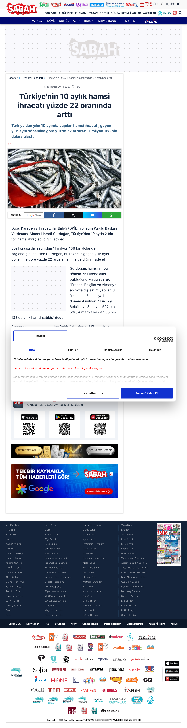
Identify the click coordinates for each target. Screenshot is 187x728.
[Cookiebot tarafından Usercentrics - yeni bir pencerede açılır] (157, 339)
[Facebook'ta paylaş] (54, 215)
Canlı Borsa (50, 525)
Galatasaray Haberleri (56, 558)
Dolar (8, 610)
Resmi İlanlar (131, 13)
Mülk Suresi (127, 544)
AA (9, 144)
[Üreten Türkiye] (115, 4)
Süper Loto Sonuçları (55, 591)
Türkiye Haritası (52, 605)
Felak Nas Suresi (91, 567)
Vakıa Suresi (127, 525)
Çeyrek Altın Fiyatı (15, 581)
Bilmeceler (88, 553)
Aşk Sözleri (88, 586)
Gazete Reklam (90, 623)
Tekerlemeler (127, 534)
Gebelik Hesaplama (54, 581)
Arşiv (74, 623)
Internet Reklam (112, 623)
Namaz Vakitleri (14, 544)
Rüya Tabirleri (51, 539)
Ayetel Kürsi (89, 539)
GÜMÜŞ (64, 21)
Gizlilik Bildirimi (135, 623)
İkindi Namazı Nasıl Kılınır (134, 577)
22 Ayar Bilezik (13, 600)
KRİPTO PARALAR (130, 21)
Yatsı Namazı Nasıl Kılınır (133, 558)
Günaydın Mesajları (131, 581)
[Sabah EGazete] (169, 570)
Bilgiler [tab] (73, 349)
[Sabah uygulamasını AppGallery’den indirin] (100, 424)
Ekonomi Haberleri (32, 77)
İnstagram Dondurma (93, 544)
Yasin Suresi (89, 534)
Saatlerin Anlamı (129, 596)
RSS (47, 623)
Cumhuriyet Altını (14, 596)
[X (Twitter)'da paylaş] (73, 215)
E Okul (48, 529)
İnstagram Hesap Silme (94, 558)
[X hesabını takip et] (161, 4)
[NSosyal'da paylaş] (92, 215)
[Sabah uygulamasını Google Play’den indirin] (64, 424)
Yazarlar (149, 13)
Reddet (40, 335)
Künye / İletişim (157, 623)
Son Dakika (52, 13)
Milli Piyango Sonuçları (56, 596)
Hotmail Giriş (89, 577)
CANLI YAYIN (148, 4)
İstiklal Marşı (127, 610)
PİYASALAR (36, 21)
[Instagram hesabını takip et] (172, 4)
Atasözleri (88, 596)
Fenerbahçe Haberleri (56, 562)
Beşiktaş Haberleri (54, 567)
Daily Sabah (32, 623)
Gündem (67, 13)
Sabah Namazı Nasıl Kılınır (134, 567)
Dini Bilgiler (127, 600)
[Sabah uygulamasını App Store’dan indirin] (29, 424)
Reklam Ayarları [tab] (114, 349)
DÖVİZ (51, 21)
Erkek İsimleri (89, 600)
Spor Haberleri (52, 553)
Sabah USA (15, 623)
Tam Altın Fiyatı (13, 591)
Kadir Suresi (127, 548)
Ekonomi (81, 13)
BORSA (89, 21)
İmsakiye (10, 548)
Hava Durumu (52, 544)
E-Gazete (60, 623)
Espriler (125, 529)
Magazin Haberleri (54, 610)
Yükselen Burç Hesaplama (58, 577)
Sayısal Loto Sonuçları (56, 600)
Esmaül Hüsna (128, 605)
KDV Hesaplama (53, 586)
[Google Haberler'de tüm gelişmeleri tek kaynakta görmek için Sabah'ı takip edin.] (64, 483)
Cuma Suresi (89, 529)
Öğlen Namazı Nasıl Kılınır (134, 572)
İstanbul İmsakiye (14, 553)
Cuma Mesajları (129, 615)
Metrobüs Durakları (92, 581)
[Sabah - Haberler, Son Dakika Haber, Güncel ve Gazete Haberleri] (21, 8)
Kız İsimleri (88, 610)
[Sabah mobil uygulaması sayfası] (19, 402)
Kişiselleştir (90, 393)
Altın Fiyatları (12, 577)
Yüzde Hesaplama (92, 525)
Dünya (115, 13)
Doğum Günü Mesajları (132, 586)
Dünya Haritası (90, 615)
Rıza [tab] (32, 349)
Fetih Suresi (89, 572)
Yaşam (93, 13)
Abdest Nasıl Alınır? (93, 591)
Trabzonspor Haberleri (56, 572)
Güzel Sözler (89, 548)
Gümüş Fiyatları (14, 605)
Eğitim (104, 13)
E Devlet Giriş (51, 534)
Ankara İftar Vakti (14, 562)
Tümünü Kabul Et (147, 393)
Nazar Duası (89, 562)
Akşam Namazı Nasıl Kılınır (134, 562)
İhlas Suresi (127, 539)
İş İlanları (10, 529)
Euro (8, 615)
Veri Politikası (12, 525)
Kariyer (174, 623)
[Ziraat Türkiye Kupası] (175, 13)
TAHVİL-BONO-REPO (107, 21)
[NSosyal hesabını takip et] (167, 4)
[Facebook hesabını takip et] (155, 4)
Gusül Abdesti (128, 553)
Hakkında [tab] (155, 349)
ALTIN (77, 21)
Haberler (13, 77)
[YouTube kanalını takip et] (178, 4)
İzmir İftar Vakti (13, 567)
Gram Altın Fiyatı (14, 572)
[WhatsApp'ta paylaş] (112, 215)
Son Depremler (52, 548)
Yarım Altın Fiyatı (14, 586)
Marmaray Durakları (131, 591)
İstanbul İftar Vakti (15, 558)
